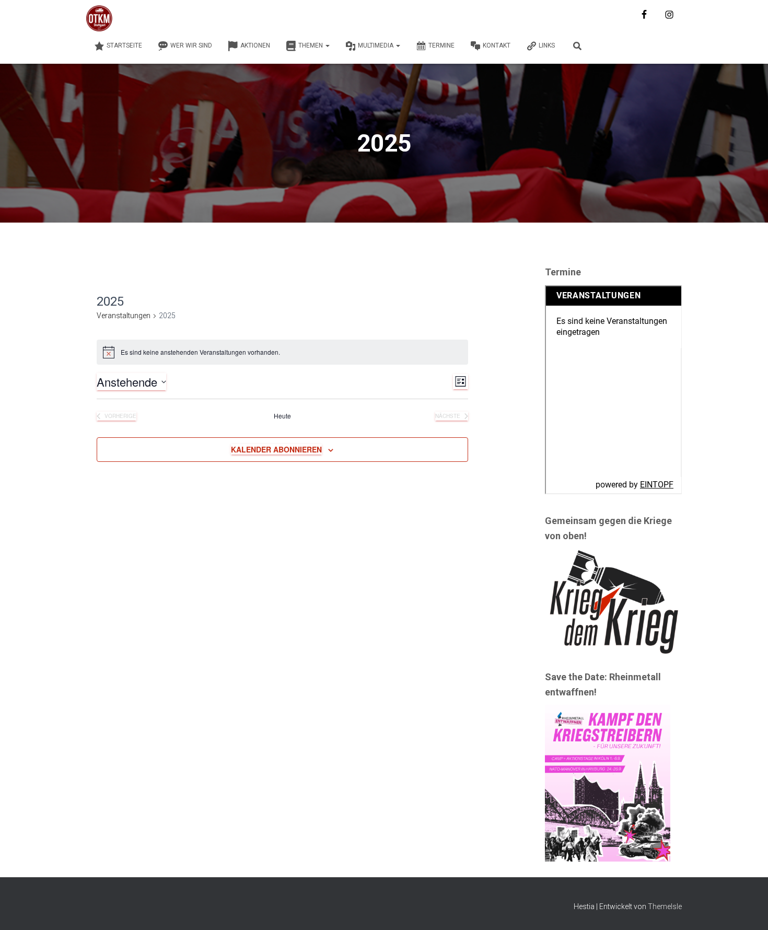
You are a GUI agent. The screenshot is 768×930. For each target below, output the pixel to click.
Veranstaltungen (123, 315)
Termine (441, 45)
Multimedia (376, 45)
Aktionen (255, 45)
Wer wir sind (191, 45)
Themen (311, 45)
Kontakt (496, 45)
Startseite (124, 45)
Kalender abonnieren (276, 449)
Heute (282, 416)
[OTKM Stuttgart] (99, 18)
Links (547, 45)
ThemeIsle (665, 906)
